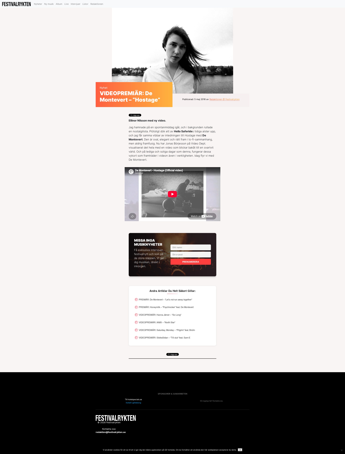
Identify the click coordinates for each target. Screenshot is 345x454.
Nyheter (38, 4)
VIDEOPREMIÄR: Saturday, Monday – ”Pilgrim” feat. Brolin (167, 330)
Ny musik (49, 4)
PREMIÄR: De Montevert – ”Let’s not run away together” (165, 299)
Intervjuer (75, 4)
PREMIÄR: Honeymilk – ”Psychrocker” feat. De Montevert (166, 307)
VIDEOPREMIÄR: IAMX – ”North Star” (157, 322)
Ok (240, 450)
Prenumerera (190, 261)
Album (59, 4)
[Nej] (341, 450)
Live (66, 4)
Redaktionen (96, 4)
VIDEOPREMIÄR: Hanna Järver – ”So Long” (160, 314)
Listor (85, 4)
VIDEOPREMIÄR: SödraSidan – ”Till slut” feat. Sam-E (164, 337)
